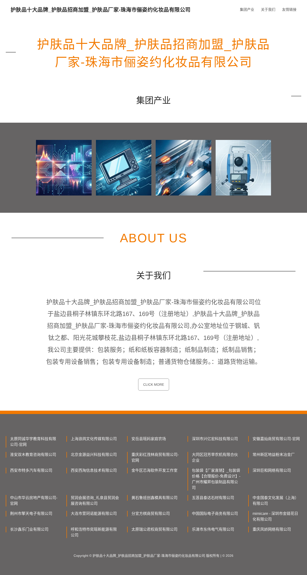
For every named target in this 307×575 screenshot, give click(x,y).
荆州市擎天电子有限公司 (31, 514)
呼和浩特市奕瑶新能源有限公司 (94, 532)
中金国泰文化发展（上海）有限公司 (276, 501)
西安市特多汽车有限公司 (31, 470)
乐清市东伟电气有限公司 (213, 529)
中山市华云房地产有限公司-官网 (33, 501)
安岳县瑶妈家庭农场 (148, 439)
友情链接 (289, 9)
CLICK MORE (153, 384)
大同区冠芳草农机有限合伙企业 (215, 457)
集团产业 (247, 9)
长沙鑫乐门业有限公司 (29, 529)
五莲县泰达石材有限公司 (213, 498)
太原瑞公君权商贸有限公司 (154, 529)
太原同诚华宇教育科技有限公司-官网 (33, 442)
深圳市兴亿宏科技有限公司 (215, 439)
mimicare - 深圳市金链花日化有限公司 (275, 516)
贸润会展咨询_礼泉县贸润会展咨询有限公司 (95, 501)
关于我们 (268, 9)
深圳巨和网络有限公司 (272, 470)
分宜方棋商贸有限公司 (150, 514)
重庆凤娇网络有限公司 (272, 529)
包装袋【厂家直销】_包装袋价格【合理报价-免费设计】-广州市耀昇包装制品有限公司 (216, 479)
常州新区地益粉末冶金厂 (274, 455)
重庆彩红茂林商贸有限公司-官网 (155, 457)
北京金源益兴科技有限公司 (94, 455)
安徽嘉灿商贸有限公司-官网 (276, 439)
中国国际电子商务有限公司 (215, 514)
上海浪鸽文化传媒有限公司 (94, 439)
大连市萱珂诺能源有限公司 (94, 514)
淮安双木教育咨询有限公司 (33, 455)
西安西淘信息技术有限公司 (94, 470)
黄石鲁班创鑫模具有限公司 (154, 498)
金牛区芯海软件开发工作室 (154, 470)
